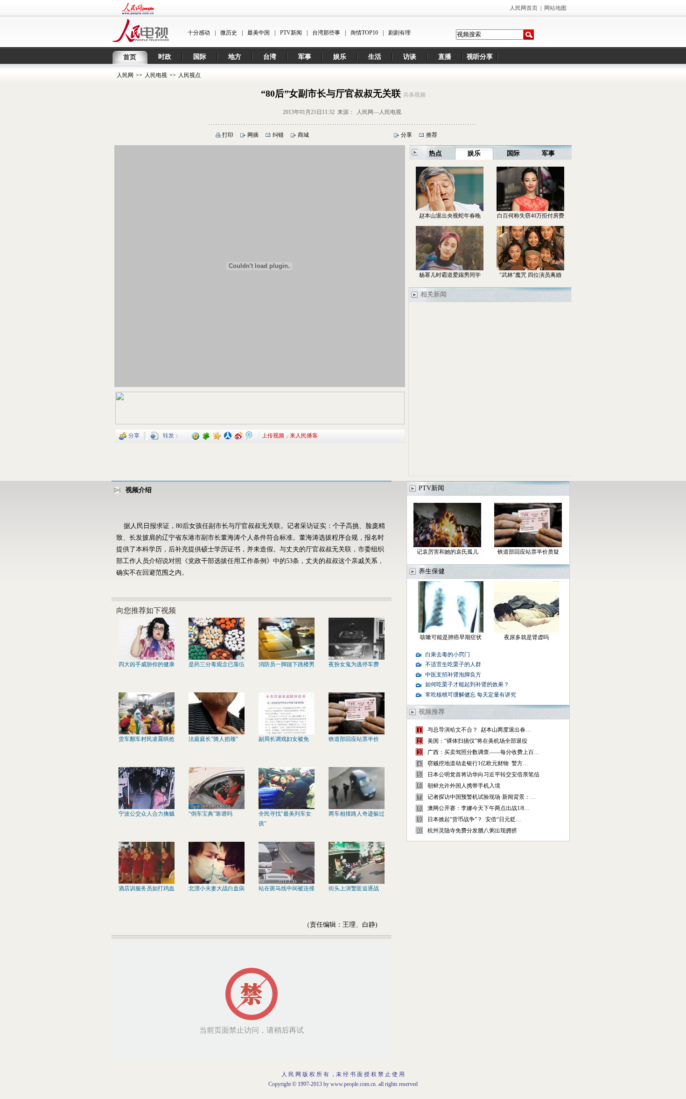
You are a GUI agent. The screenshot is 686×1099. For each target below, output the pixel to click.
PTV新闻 (291, 32)
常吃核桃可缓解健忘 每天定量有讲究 (470, 694)
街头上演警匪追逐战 (354, 888)
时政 (164, 56)
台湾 (269, 56)
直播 (444, 56)
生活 (374, 56)
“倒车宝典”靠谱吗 (210, 813)
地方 (234, 56)
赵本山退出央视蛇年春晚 (450, 215)
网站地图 (555, 8)
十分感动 (199, 32)
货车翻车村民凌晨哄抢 (147, 739)
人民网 (125, 75)
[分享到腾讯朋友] (206, 435)
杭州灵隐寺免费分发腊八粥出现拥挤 (472, 830)
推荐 (431, 135)
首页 (129, 57)
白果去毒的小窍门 (447, 654)
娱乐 (339, 56)
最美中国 (258, 32)
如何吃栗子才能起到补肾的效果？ (467, 684)
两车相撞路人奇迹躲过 (357, 813)
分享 (406, 135)
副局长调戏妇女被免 (284, 739)
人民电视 (156, 75)
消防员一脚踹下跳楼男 (287, 664)
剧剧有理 (399, 32)
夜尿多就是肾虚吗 (526, 637)
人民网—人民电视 (379, 112)
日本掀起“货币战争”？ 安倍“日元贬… (474, 819)
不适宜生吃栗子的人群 (453, 664)
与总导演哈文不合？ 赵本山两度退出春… (479, 729)
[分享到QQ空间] (195, 435)
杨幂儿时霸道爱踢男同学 (450, 275)
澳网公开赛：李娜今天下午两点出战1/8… (478, 808)
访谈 (409, 56)
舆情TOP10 (364, 32)
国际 (199, 56)
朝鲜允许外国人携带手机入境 (463, 785)
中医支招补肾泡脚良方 (453, 674)
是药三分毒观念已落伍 (217, 664)
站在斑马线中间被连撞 (287, 888)
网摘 (253, 135)
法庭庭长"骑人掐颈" (213, 739)
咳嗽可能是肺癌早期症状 (451, 637)
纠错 (278, 135)
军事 (304, 56)
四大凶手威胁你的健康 (147, 664)
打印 (227, 135)
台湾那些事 (326, 32)
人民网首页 (524, 8)
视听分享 (480, 56)
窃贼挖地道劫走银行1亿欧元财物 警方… (477, 763)
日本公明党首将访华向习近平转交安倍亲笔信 (483, 774)
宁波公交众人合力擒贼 (147, 813)
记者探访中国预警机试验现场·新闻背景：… (481, 797)
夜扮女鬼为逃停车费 (354, 664)
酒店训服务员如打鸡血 (147, 888)
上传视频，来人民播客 (290, 435)
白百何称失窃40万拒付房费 (530, 215)
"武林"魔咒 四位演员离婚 (530, 275)
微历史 (228, 32)
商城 (303, 135)
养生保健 (432, 571)
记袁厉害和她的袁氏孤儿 (447, 552)
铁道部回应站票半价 (354, 739)
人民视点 (189, 75)
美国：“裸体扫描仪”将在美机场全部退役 (477, 741)
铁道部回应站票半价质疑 (528, 552)
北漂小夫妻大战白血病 (217, 888)
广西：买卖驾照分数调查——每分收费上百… (483, 752)
